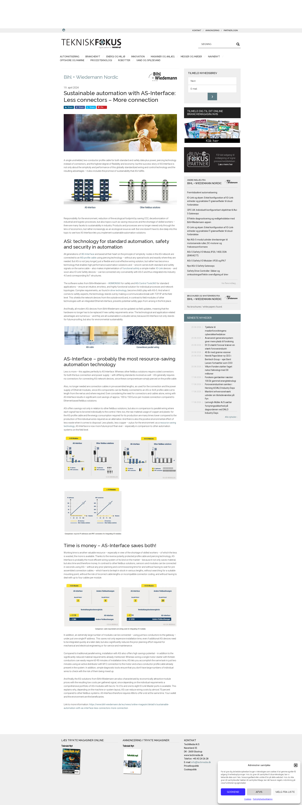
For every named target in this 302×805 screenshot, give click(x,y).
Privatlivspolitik (191, 766)
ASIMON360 (114, 283)
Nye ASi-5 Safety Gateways (201, 266)
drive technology (118, 290)
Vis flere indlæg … (229, 283)
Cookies (247, 799)
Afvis (259, 792)
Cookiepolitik (190, 769)
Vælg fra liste (285, 792)
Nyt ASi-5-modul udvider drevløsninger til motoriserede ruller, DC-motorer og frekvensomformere (207, 243)
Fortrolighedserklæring (262, 799)
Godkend (233, 792)
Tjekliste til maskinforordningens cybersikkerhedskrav (215, 331)
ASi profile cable (88, 257)
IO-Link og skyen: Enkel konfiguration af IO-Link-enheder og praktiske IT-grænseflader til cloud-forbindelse (210, 201)
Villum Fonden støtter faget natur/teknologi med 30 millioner (218, 370)
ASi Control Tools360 (145, 283)
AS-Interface (87, 254)
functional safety (131, 268)
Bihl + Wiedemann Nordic (91, 77)
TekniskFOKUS (91, 44)
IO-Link (159, 268)
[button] (295, 765)
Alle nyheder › (231, 417)
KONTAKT (196, 30)
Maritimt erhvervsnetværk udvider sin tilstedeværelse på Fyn (219, 395)
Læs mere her (225, 164)
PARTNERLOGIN (231, 30)
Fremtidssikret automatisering (202, 192)
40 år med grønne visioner (218, 352)
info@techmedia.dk (201, 762)
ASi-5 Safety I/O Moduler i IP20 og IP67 (206, 260)
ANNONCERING (212, 30)
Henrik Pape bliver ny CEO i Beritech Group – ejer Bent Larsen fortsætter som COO (218, 359)
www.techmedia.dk (193, 755)
